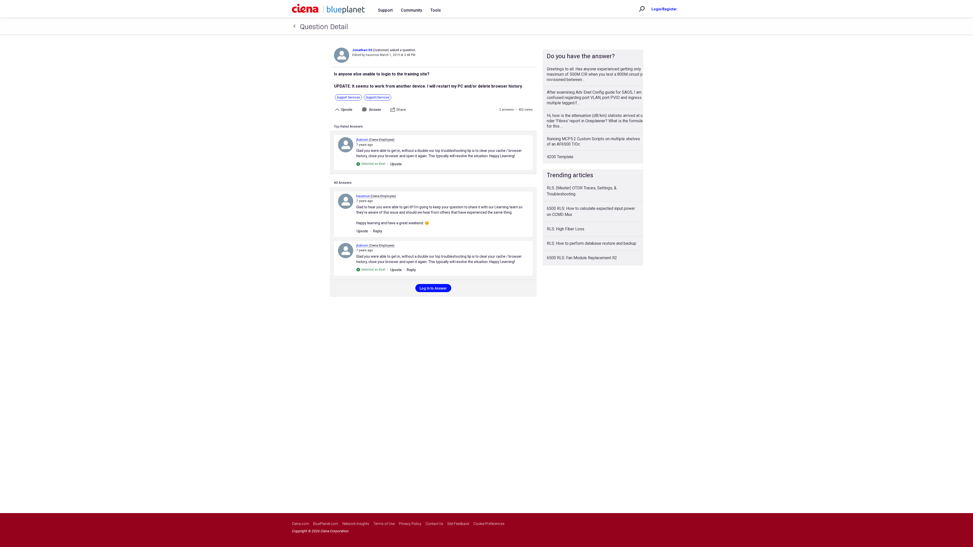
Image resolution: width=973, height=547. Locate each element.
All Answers (342, 183)
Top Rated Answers (348, 126)
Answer (375, 110)
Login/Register (664, 9)
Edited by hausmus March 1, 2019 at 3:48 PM (383, 55)
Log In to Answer (433, 288)
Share (401, 110)
